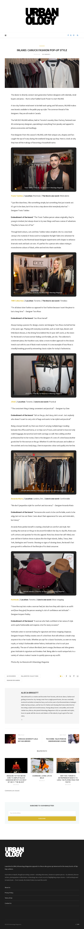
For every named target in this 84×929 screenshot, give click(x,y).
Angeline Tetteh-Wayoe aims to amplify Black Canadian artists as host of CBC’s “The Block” (16, 779)
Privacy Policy (9, 893)
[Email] (4, 117)
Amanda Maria (17, 498)
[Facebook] (4, 100)
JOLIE (13, 401)
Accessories (11, 676)
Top (77, 924)
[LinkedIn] (4, 112)
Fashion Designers (13, 680)
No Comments (46, 54)
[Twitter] (4, 106)
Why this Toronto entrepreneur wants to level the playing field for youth (68, 779)
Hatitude (15, 599)
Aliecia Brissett (29, 692)
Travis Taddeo (17, 196)
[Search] (77, 35)
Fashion (42, 46)
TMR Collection (17, 300)
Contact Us (8, 903)
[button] (39, 183)
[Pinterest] (73, 676)
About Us (7, 887)
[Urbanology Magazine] (42, 16)
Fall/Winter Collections (29, 676)
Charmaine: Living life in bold (42, 777)
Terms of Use (8, 898)
